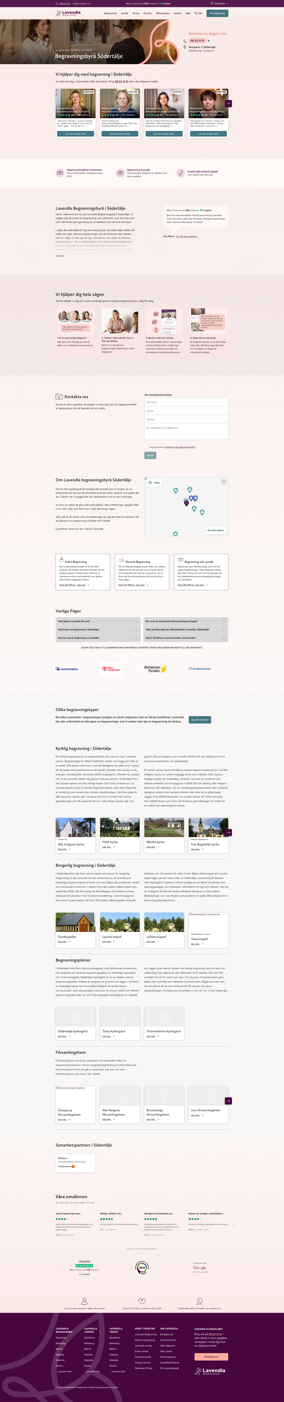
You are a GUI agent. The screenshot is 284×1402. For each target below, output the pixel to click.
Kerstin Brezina (65, 108)
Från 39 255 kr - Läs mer (191, 585)
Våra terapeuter (168, 1356)
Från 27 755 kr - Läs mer (131, 585)
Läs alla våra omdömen (186, 236)
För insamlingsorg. (169, 1368)
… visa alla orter (64, 1371)
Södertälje (219, 3)
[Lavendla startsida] (69, 13)
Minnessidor (162, 13)
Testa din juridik (143, 1356)
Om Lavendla (169, 1328)
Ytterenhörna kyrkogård (164, 1031)
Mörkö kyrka (155, 842)
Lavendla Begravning (64, 1330)
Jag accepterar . (172, 447)
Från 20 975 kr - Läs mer (72, 585)
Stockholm (61, 1337)
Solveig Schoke (154, 108)
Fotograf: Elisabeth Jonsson (200, 934)
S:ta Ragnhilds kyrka (205, 844)
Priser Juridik (141, 1351)
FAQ (188, 13)
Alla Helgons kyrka (71, 844)
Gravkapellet (67, 937)
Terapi (136, 13)
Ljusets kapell (111, 937)
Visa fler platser (215, 530)
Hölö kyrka (110, 842)
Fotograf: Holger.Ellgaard (199, 839)
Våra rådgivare (167, 1345)
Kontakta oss (166, 1334)
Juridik (124, 13)
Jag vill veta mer (200, 719)
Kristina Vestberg (110, 108)
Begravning (110, 13)
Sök (200, 13)
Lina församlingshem (205, 1110)
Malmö (59, 1348)
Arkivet (177, 13)
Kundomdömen (168, 1340)
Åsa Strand (196, 108)
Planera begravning (145, 1340)
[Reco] (142, 1267)
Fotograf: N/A (62, 839)
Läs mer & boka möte (75, 133)
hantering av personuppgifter (180, 447)
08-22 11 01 (65, 3)
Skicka (150, 455)
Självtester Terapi (144, 1368)
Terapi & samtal (142, 1362)
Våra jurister (166, 1351)
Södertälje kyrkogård (72, 1031)
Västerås (60, 1360)
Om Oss (147, 13)
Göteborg (61, 1343)
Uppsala (60, 1354)
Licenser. (114, 1387)
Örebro (59, 1365)
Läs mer (60, 255)
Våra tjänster (145, 1328)
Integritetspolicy (102, 1387)
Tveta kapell (199, 939)
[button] (202, 512)
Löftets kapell (156, 937)
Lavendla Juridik (90, 1330)
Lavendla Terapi (115, 1330)
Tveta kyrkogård (113, 1031)
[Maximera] (224, 481)
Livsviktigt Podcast (169, 1362)
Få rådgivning (217, 13)
